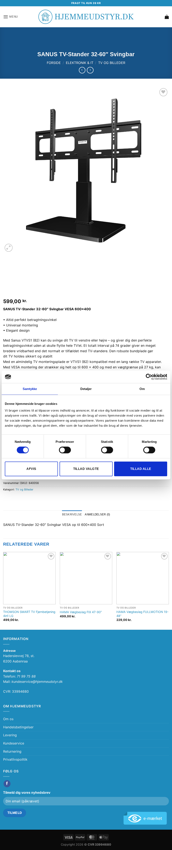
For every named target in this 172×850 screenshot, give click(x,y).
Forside (54, 63)
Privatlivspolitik (15, 759)
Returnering (12, 751)
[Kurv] (167, 16)
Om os (8, 719)
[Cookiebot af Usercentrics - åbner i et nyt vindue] (148, 377)
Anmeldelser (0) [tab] (97, 514)
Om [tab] (142, 389)
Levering (10, 735)
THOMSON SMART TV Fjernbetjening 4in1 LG (29, 614)
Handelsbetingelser (18, 727)
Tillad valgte (86, 469)
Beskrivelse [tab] (72, 514)
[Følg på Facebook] (7, 783)
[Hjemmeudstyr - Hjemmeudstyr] (86, 17)
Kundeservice (13, 743)
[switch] (65, 450)
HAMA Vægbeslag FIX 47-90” (81, 612)
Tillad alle (140, 469)
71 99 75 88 (26, 676)
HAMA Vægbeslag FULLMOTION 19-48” (142, 614)
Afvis (31, 469)
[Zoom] (9, 248)
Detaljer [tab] (86, 389)
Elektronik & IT (79, 63)
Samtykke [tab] (30, 389)
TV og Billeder (111, 63)
